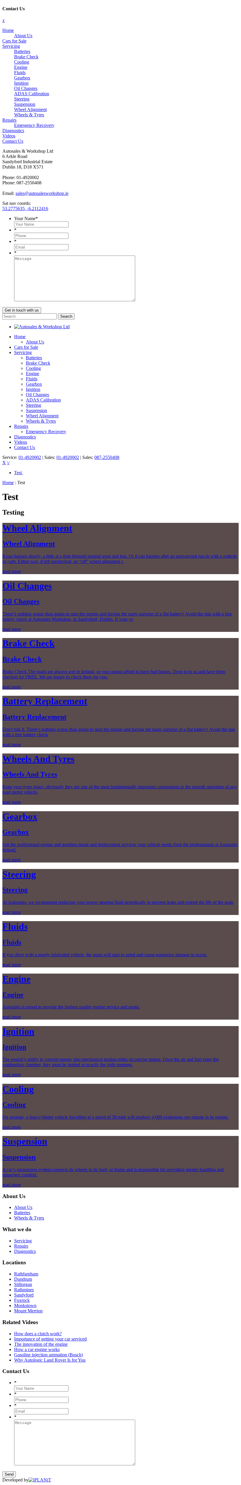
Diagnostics (25, 436)
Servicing (23, 352)
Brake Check (38, 362)
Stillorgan (23, 1284)
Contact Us (24, 447)
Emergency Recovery (46, 431)
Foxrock (22, 1300)
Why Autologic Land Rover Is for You (50, 1360)
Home (20, 336)
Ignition (33, 389)
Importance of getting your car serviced (50, 1338)
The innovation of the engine (41, 1344)
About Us (35, 341)
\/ (8, 462)
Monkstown (25, 1305)
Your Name (26, 218)
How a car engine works (37, 1349)
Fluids (31, 378)
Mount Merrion (28, 1310)
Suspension (36, 410)
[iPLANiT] (40, 1479)
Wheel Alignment (42, 415)
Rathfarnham (26, 1273)
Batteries (34, 357)
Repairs (21, 426)
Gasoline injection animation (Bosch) (48, 1354)
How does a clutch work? (38, 1333)
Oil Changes (37, 394)
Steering (33, 405)
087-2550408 (106, 457)
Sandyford (24, 1294)
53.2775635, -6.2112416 (25, 208)
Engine (32, 373)
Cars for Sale (26, 347)
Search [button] (66, 316)
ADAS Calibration (43, 399)
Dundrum (23, 1279)
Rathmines (24, 1289)
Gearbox (34, 384)
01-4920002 (30, 457)
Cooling (33, 368)
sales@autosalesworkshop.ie (42, 193)
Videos (20, 442)
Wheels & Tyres (41, 421)
